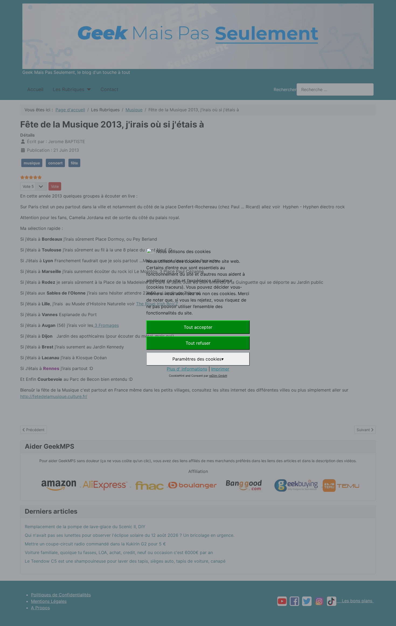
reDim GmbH (218, 376)
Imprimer (220, 369)
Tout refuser (198, 343)
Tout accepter (198, 327)
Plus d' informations (187, 369)
